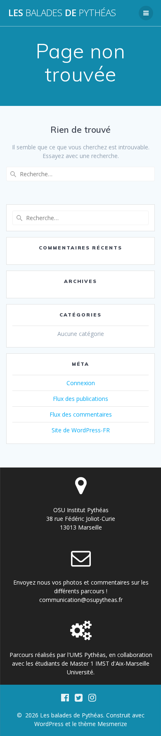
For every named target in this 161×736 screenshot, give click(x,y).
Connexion (80, 383)
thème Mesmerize (102, 724)
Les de (62, 12)
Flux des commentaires (81, 414)
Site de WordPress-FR (81, 430)
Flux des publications (80, 399)
